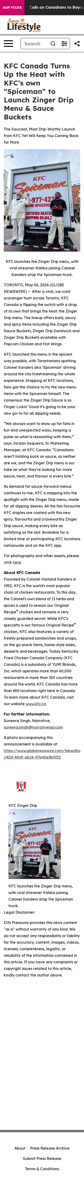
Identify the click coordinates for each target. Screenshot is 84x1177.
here (17, 562)
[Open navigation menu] (8, 43)
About (19, 1148)
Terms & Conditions (42, 1168)
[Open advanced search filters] (64, 43)
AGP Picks (12, 7)
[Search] (53, 43)
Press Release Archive (50, 1148)
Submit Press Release (42, 1158)
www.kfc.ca (36, 703)
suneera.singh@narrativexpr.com (33, 727)
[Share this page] (77, 43)
